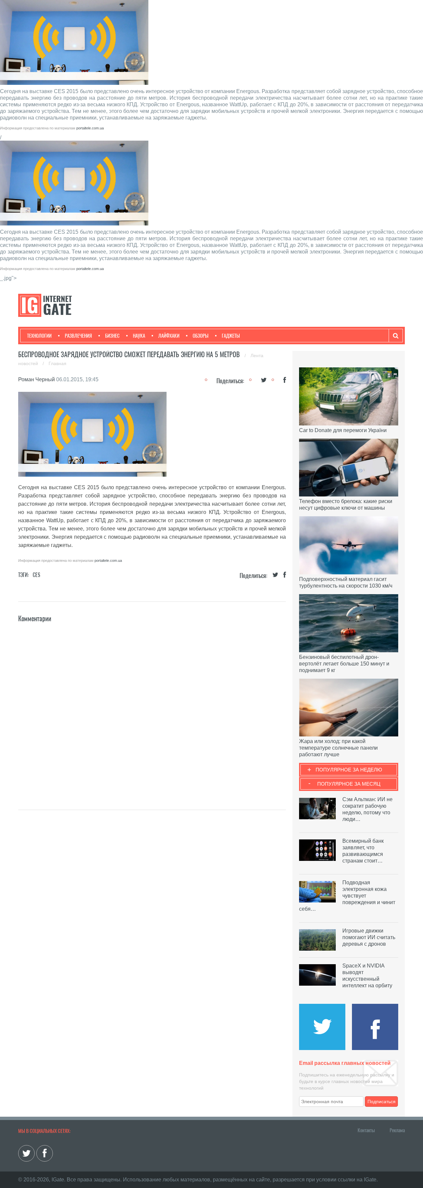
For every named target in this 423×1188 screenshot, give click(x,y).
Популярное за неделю (349, 769)
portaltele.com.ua (90, 128)
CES (36, 574)
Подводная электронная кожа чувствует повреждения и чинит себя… (347, 896)
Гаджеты (231, 335)
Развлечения (78, 335)
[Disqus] (152, 706)
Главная (57, 363)
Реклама (397, 1130)
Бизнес (112, 335)
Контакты (366, 1130)
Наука (139, 335)
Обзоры (201, 335)
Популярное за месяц (348, 784)
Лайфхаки (168, 335)
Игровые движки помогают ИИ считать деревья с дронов (368, 937)
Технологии (39, 335)
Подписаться (381, 1101)
